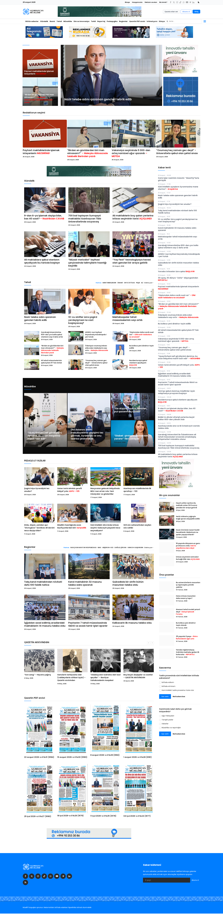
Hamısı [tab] (98, 283)
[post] (40, 63)
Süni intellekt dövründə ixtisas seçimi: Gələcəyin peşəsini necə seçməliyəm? (105, 528)
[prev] (64, 75)
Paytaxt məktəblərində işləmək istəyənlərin (39, 72)
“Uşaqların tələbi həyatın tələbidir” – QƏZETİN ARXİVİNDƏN (135, 677)
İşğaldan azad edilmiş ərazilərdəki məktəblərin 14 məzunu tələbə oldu (44, 624)
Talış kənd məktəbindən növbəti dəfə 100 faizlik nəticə (43, 583)
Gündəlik (44, 21)
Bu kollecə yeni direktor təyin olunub (186, 624)
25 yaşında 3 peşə (187, 637)
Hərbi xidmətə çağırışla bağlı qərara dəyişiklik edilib (188, 517)
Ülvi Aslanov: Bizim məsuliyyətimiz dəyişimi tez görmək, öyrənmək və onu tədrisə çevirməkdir (87, 434)
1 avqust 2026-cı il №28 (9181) (137, 757)
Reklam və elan (151, 2)
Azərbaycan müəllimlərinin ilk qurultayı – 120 (137, 490)
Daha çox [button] (148, 283)
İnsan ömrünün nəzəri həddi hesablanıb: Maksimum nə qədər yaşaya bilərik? (187, 532)
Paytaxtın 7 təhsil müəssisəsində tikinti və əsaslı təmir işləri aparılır (88, 624)
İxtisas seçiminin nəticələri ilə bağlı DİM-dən (188, 558)
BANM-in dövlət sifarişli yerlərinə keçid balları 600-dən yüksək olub (176, 418)
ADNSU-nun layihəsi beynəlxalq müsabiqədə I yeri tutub (96, 334)
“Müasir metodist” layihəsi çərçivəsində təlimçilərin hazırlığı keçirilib (87, 262)
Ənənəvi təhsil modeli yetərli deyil (188, 611)
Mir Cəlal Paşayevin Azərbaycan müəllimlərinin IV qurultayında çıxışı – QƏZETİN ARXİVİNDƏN (104, 678)
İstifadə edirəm (168, 682)
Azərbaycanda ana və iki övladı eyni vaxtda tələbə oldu (179, 427)
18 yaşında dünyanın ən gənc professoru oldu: (188, 545)
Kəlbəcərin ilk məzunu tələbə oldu (132, 622)
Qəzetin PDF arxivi (137, 21)
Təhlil (93, 21)
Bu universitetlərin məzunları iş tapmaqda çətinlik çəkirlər (188, 584)
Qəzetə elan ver (171, 11)
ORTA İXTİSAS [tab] (129, 283)
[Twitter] (174, 2)
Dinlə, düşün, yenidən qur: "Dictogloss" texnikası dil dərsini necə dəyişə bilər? (39, 528)
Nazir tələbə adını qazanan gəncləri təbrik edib (40, 319)
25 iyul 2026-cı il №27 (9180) (37, 816)
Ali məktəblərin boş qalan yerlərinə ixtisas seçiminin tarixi (132, 217)
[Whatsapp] (184, 2)
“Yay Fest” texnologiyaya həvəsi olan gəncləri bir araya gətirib (131, 261)
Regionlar (123, 21)
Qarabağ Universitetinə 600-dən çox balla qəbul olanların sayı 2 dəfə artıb (52, 334)
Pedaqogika (112, 21)
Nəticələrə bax (179, 696)
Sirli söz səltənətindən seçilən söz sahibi (137, 526)
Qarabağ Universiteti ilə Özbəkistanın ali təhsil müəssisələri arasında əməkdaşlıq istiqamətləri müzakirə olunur (177, 437)
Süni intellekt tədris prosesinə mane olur (178, 690)
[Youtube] (187, 2)
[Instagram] (177, 2)
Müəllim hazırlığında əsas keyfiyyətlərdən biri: (71, 526)
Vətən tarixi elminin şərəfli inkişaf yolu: (69, 490)
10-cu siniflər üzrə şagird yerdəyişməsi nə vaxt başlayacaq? (82, 320)
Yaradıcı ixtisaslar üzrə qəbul (176, 271)
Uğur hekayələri (168, 716)
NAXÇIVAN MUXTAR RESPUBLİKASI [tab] (83, 547)
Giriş (196, 11)
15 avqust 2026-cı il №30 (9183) (72, 757)
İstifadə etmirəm (168, 686)
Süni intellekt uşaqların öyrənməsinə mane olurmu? (178, 187)
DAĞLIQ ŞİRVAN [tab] (120, 547)
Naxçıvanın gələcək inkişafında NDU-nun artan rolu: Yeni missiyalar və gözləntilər (105, 491)
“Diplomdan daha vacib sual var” (141, 334)
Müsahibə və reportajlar (171, 727)
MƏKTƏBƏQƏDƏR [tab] (109, 283)
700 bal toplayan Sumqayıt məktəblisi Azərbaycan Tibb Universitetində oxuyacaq (84, 218)
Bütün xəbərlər (32, 21)
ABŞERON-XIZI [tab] (107, 547)
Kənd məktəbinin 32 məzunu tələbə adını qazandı (85, 583)
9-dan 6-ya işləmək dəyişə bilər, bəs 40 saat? (44, 217)
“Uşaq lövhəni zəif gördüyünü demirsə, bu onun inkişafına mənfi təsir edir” (44, 435)
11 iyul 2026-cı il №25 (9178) (103, 816)
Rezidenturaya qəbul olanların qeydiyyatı (138, 362)
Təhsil (59, 21)
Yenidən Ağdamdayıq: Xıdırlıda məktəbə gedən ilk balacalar (187, 652)
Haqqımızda (137, 2)
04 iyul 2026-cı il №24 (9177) (137, 816)
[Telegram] (190, 2)
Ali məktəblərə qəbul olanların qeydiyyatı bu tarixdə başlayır (42, 261)
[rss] (25, 882)
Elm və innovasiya (81, 21)
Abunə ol (186, 11)
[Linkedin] (193, 2)
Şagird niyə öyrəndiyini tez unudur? (36, 490)
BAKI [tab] (99, 547)
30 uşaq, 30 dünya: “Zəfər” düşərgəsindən (178, 279)
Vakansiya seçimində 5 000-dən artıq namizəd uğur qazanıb (131, 153)
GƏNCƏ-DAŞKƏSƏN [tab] (135, 547)
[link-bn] (180, 91)
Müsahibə (67, 21)
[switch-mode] (198, 2)
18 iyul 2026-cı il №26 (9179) (70, 815)
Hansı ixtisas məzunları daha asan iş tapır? (186, 597)
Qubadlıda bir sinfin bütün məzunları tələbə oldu (128, 583)
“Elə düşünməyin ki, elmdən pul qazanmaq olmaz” (130, 410)
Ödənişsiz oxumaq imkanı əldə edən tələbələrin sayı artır (96, 348)
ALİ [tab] (142, 283)
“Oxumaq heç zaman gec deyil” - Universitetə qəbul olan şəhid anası (177, 152)
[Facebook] (171, 2)
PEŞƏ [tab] (138, 283)
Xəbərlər (165, 723)
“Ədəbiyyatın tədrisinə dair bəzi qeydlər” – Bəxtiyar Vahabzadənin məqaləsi (39, 677)
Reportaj (101, 21)
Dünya (162, 21)
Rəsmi (52, 21)
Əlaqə (127, 2)
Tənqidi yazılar (167, 720)
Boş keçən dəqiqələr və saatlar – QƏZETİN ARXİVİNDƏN (72, 676)
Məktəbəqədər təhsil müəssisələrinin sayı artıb (127, 319)
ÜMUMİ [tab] (120, 283)
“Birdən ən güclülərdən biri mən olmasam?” (39, 98)
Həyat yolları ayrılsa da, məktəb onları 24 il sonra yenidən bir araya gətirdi (186, 505)
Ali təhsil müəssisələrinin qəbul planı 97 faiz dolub (51, 361)
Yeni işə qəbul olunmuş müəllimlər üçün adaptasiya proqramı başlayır (176, 392)
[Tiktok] (180, 2)
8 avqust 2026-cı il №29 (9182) (105, 755)
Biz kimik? (163, 2)
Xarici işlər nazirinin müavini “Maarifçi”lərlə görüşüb (178, 179)
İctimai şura (152, 21)
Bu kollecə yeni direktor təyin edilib (141, 347)
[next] (158, 75)
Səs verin (165, 696)
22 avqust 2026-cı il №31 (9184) (39, 757)
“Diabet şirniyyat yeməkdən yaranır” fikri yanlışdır (131, 437)
